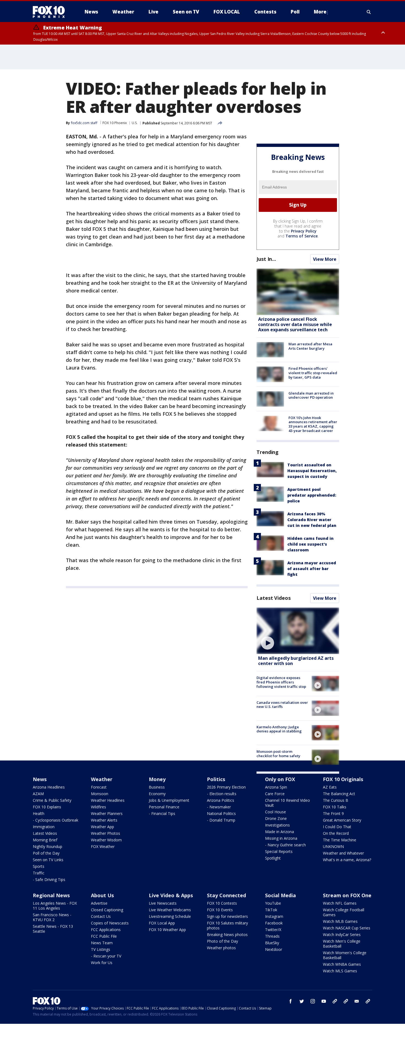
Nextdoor (273, 949)
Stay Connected (226, 895)
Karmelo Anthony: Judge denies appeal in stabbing (279, 729)
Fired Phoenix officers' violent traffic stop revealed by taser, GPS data (312, 372)
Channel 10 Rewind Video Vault (287, 803)
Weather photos (221, 947)
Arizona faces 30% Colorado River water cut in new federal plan (311, 519)
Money (157, 779)
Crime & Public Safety (52, 800)
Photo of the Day (222, 941)
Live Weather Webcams (170, 909)
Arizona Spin (276, 787)
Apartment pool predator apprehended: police (311, 495)
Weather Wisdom (106, 839)
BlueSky (272, 942)
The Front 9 (333, 813)
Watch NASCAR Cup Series (346, 928)
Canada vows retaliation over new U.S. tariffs (282, 704)
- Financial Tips (162, 813)
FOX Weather (103, 846)
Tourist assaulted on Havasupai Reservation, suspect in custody (312, 470)
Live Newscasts (163, 903)
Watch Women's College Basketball (344, 955)
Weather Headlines (108, 800)
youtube (323, 1001)
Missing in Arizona (281, 838)
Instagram (274, 916)
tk (334, 1001)
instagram (312, 1001)
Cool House (275, 811)
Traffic (38, 872)
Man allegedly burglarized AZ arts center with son (296, 660)
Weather (101, 779)
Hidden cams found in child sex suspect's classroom (310, 544)
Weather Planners (107, 813)
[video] (297, 631)
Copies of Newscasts (110, 923)
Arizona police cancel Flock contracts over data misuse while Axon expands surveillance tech (295, 324)
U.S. (134, 123)
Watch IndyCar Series (342, 934)
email (356, 1001)
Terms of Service (301, 236)
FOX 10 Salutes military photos (227, 925)
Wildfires (98, 806)
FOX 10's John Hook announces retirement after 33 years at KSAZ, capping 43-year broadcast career (312, 424)
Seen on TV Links (48, 859)
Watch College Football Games (343, 912)
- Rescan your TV (106, 956)
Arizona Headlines (49, 787)
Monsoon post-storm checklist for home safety (278, 753)
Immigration (44, 826)
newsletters (367, 1001)
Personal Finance (164, 806)
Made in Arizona (279, 831)
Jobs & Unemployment (169, 800)
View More (324, 259)
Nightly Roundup (47, 846)
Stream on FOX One (347, 895)
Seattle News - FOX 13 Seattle (53, 929)
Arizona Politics (220, 800)
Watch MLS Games (340, 970)
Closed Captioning (107, 909)
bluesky (345, 1001)
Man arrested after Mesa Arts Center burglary (310, 346)
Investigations (277, 825)
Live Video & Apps (171, 895)
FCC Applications (106, 929)
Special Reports (279, 851)
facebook (290, 1001)
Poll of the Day (46, 853)
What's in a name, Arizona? (347, 859)
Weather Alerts (104, 820)
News (40, 779)
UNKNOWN (333, 846)
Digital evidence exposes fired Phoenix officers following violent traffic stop (281, 682)
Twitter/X (273, 929)
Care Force (275, 793)
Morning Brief (45, 839)
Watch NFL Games (340, 903)
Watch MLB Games (340, 921)
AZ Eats (330, 787)
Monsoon (99, 793)
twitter (301, 1001)
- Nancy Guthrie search (285, 844)
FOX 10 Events (220, 909)
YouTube (273, 903)
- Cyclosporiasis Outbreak (55, 820)
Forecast (99, 787)
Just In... (266, 259)
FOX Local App (162, 923)
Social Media (280, 895)
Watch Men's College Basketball (341, 944)
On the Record (336, 833)
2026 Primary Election (226, 787)
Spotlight (273, 858)
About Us (102, 895)
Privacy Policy (304, 231)
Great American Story (342, 820)
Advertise (99, 903)
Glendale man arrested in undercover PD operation (311, 395)
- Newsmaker (219, 806)
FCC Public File (104, 936)
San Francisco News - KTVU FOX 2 (52, 917)
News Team (102, 942)
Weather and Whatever (343, 853)
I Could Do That (337, 826)
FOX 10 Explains (47, 806)
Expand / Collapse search (369, 12)
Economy (157, 793)
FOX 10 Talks (334, 806)
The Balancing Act (339, 793)
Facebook (274, 923)
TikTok (271, 909)
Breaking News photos (227, 934)
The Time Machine (339, 839)
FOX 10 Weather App (167, 929)
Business (157, 787)
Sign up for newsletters (227, 916)
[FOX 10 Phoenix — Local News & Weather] (51, 11)
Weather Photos (105, 833)
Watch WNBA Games (342, 964)
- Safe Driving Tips (49, 879)
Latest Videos (273, 598)
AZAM (38, 793)
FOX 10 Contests (222, 903)
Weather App (102, 826)
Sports (38, 866)
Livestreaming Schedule (170, 916)
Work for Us (101, 962)
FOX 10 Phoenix (114, 123)
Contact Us (101, 916)
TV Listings (100, 949)
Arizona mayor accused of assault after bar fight (311, 568)
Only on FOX (280, 779)
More (320, 12)
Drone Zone (276, 818)
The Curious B (335, 800)
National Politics (221, 813)
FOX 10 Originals (343, 779)
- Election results (221, 793)
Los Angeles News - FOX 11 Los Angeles (55, 906)
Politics (216, 779)
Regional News (51, 895)
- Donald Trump (221, 820)
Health (38, 813)
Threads (272, 936)
